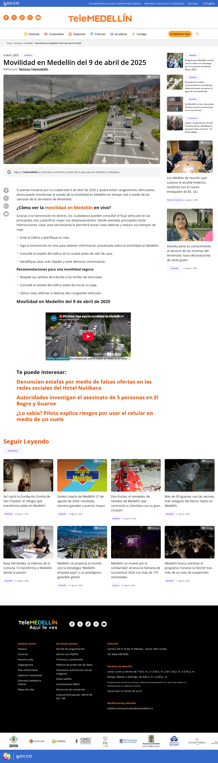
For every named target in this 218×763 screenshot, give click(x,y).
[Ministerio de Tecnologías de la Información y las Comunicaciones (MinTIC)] (81, 741)
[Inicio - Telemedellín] (100, 17)
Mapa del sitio (26, 689)
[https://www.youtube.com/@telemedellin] (104, 624)
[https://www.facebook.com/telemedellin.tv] (72, 624)
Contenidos (54, 34)
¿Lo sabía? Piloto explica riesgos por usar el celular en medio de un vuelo (85, 416)
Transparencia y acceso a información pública (114, 3)
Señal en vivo (181, 34)
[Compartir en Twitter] (6, 198)
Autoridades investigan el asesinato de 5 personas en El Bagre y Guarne (87, 400)
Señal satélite (64, 678)
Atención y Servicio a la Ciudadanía (164, 3)
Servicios (23, 654)
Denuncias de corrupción (70, 689)
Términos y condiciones (69, 659)
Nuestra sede (25, 659)
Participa (193, 3)
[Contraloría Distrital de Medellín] (35, 741)
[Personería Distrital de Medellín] (104, 741)
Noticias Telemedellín (33, 69)
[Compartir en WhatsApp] (6, 206)
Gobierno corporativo (30, 675)
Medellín (29, 43)
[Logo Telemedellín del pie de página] (37, 624)
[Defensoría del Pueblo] (150, 741)
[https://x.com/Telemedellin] (80, 624)
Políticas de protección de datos (74, 664)
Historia (22, 648)
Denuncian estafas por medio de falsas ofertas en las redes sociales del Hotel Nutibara (84, 384)
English (210, 3)
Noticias (32, 34)
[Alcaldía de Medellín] (127, 741)
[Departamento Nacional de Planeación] (195, 741)
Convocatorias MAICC (68, 684)
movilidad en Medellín (69, 207)
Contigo (139, 34)
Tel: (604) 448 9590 (117, 654)
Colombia (192, 118)
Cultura (115, 585)
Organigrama (25, 664)
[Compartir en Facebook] (6, 190)
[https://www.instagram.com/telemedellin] (96, 624)
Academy (118, 34)
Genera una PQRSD (67, 654)
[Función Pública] (173, 741)
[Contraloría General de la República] (12, 741)
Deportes (76, 34)
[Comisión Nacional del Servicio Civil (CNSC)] (58, 741)
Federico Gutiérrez (175, 200)
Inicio (9, 43)
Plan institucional (28, 670)
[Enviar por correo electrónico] (6, 214)
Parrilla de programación (70, 648)
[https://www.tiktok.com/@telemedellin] (88, 624)
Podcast (97, 34)
